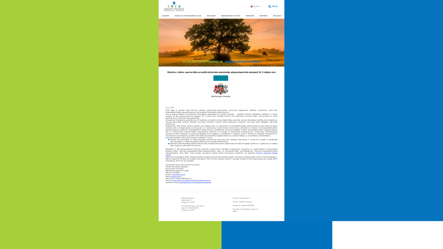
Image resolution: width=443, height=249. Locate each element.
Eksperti (264, 16)
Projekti (277, 16)
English (257, 6)
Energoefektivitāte (230, 16)
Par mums (211, 16)
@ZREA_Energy (245, 202)
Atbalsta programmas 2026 (187, 16)
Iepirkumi (250, 16)
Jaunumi (165, 16)
